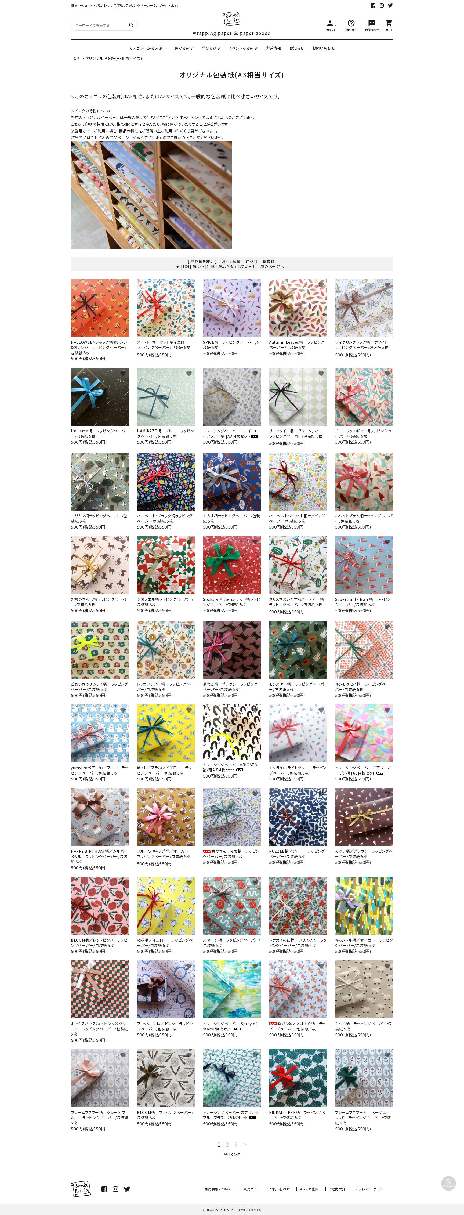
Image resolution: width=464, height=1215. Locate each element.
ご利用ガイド (250, 1189)
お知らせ (296, 48)
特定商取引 (337, 1189)
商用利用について (218, 1189)
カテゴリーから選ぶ (145, 48)
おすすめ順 (231, 261)
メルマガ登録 (308, 1189)
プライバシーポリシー (370, 1189)
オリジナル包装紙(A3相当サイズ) (113, 58)
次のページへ (272, 266)
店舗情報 (273, 48)
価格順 (252, 261)
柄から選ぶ (210, 48)
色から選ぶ (184, 48)
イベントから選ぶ (243, 48)
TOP (75, 58)
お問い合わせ (323, 48)
